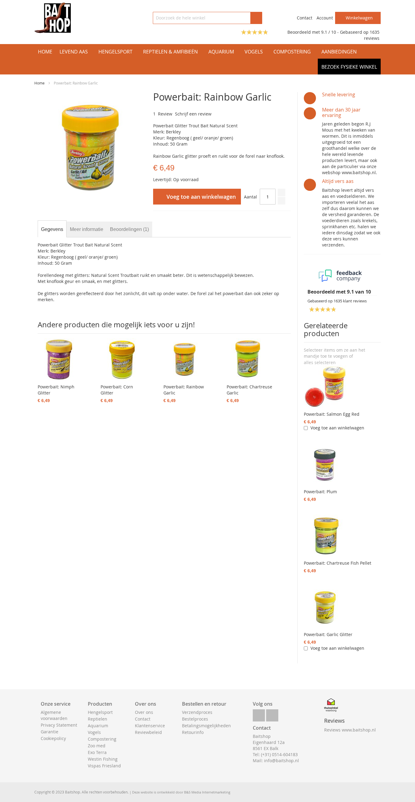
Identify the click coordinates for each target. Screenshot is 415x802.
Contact (304, 18)
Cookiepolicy (53, 738)
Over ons (144, 712)
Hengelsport (100, 712)
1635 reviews (371, 35)
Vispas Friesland (104, 766)
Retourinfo (193, 732)
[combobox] (207, 18)
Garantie (49, 732)
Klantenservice (150, 725)
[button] (320, 363)
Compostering (102, 739)
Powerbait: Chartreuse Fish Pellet (337, 563)
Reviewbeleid (148, 732)
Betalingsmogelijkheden (206, 725)
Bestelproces (195, 719)
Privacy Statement (59, 725)
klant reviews (350, 301)
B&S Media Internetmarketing (207, 792)
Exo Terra (97, 752)
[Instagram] (272, 714)
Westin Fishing (103, 759)
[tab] (52, 229)
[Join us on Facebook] (259, 714)
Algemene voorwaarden (54, 715)
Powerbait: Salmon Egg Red (331, 414)
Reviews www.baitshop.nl (350, 730)
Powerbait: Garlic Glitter (328, 634)
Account (325, 18)
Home (39, 83)
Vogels (94, 732)
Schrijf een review (193, 114)
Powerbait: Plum (320, 491)
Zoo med (96, 746)
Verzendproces (197, 712)
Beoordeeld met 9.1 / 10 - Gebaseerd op (328, 32)
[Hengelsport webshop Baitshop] (52, 17)
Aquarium (98, 725)
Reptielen (97, 719)
